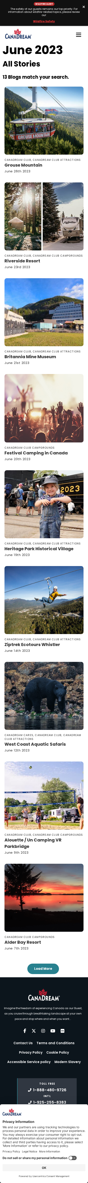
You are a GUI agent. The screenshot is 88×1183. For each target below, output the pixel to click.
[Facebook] (24, 1031)
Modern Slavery (67, 1062)
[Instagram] (43, 1031)
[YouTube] (52, 1031)
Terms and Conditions (56, 1043)
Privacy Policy (31, 1052)
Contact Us (23, 1043)
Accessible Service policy (29, 1062)
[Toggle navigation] (78, 34)
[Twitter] (34, 1031)
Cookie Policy (57, 1052)
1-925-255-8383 (49, 1102)
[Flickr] (63, 1031)
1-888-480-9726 (49, 1090)
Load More (43, 968)
